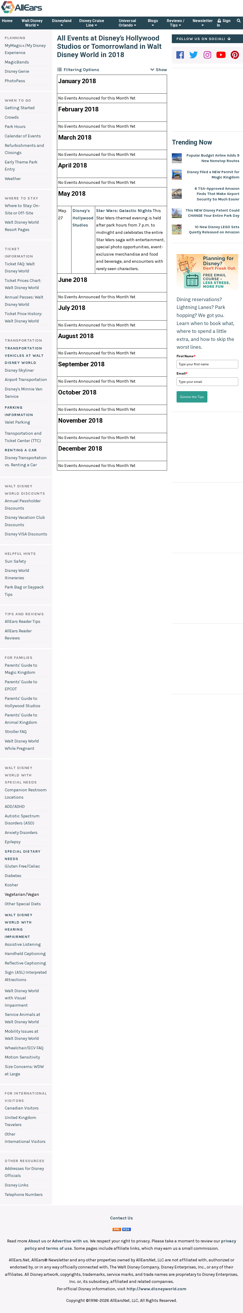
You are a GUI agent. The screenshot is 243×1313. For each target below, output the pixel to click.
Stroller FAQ (16, 731)
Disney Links (16, 1185)
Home (7, 20)
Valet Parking (17, 422)
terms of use (59, 1248)
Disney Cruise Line (91, 22)
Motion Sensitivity (22, 1057)
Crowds (12, 117)
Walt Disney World (32, 22)
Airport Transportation (26, 379)
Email (182, 373)
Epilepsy (12, 841)
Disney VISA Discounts (26, 534)
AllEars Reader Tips (22, 621)
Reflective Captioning (25, 963)
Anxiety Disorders (21, 832)
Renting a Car (21, 450)
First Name (186, 356)
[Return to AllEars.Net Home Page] (36, 12)
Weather (13, 178)
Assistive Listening (23, 944)
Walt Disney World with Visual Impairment (22, 998)
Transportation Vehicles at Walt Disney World (24, 355)
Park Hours (15, 126)
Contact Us (121, 1218)
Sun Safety (15, 561)
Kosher (11, 884)
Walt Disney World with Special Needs (21, 774)
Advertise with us (70, 1241)
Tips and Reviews (24, 614)
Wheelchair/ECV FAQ (24, 1047)
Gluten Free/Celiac (22, 866)
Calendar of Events (23, 136)
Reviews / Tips (175, 22)
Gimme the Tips (192, 397)
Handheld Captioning (25, 953)
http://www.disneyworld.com (156, 1288)
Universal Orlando (127, 22)
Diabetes (13, 875)
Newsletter (203, 20)
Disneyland (61, 20)
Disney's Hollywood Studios (82, 218)
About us (37, 1241)
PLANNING (15, 38)
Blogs (153, 20)
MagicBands (17, 62)
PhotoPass (15, 80)
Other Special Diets (23, 903)
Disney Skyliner (19, 370)
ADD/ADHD (15, 806)
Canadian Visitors (22, 1108)
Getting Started (20, 107)
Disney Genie (17, 71)
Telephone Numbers (24, 1194)
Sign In (223, 22)
